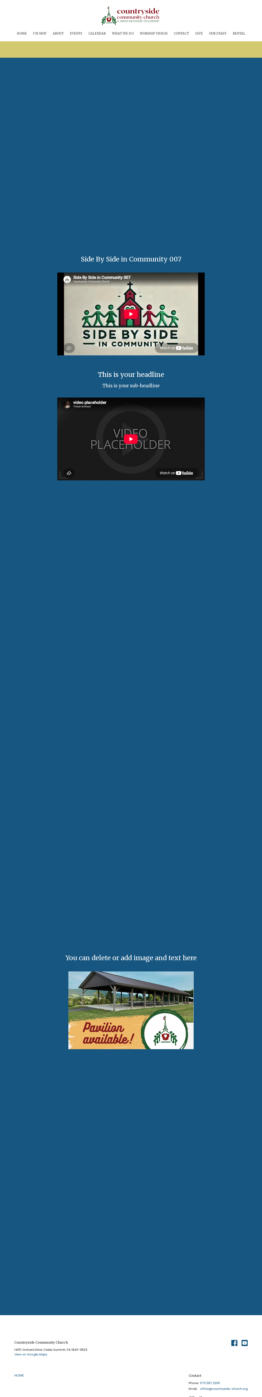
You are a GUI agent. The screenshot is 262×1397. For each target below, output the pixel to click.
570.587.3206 (210, 1383)
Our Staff (218, 33)
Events (76, 33)
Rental (239, 33)
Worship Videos (154, 33)
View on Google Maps (30, 1354)
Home (22, 33)
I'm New (39, 33)
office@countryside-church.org (224, 1389)
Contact (181, 33)
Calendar (97, 33)
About (58, 33)
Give (199, 33)
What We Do (123, 33)
